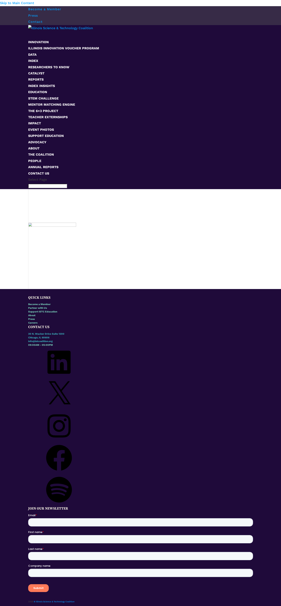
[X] (59, 408)
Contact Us (38, 173)
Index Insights (41, 86)
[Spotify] (59, 504)
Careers (32, 322)
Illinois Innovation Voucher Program (63, 48)
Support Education (46, 136)
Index (33, 61)
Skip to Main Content (17, 3)
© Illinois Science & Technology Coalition (54, 601)
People (34, 161)
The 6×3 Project (43, 111)
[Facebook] (59, 472)
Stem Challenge (43, 98)
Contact (35, 22)
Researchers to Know (48, 67)
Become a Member (44, 9)
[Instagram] (59, 440)
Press (33, 15)
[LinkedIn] (59, 376)
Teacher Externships (48, 117)
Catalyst (36, 73)
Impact (34, 123)
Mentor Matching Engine (51, 104)
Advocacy (37, 142)
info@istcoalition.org (40, 341)
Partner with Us (37, 307)
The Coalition (41, 154)
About (31, 315)
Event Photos (41, 130)
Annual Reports (43, 167)
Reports (36, 79)
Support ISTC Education (42, 311)
